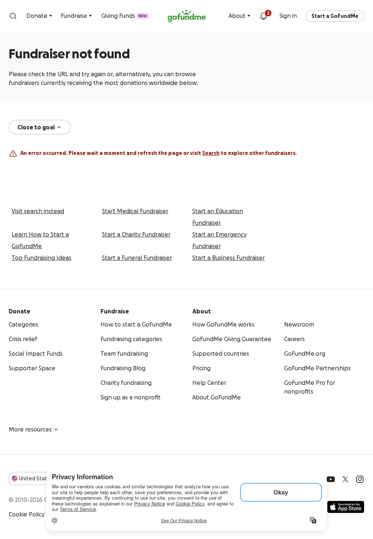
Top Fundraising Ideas (41, 257)
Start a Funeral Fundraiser (137, 257)
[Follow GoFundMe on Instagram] (360, 479)
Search (211, 153)
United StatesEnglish (46, 478)
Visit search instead (38, 211)
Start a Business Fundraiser (228, 257)
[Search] (13, 16)
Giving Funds (124, 15)
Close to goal (36, 127)
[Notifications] (263, 16)
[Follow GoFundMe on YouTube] (330, 479)
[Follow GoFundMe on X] (345, 479)
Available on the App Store (345, 507)
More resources (30, 429)
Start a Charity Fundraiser (136, 234)
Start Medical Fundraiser (135, 211)
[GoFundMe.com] (187, 16)
